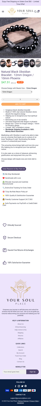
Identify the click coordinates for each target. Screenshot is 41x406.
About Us (21, 324)
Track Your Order (20, 356)
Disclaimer (20, 403)
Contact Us (20, 362)
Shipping (20, 333)
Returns (20, 335)
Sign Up (32, 372)
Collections (20, 347)
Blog (20, 359)
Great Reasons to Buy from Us (14, 169)
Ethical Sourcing (20, 327)
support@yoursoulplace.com (20, 398)
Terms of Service (23, 401)
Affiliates (20, 338)
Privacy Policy (34, 401)
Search (20, 350)
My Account (20, 353)
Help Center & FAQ (20, 330)
